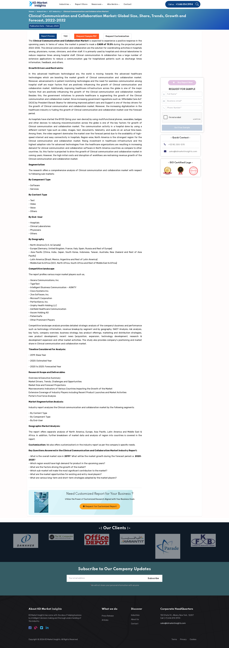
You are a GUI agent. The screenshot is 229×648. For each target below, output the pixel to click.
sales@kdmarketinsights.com (183, 151)
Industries (42, 11)
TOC (65, 36)
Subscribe (153, 578)
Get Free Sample (182, 127)
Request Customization (117, 36)
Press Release (108, 616)
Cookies (193, 639)
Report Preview (48, 36)
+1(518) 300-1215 (176, 144)
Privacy (183, 639)
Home (31, 11)
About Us (135, 619)
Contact (134, 624)
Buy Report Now (185, 82)
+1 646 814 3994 (184, 4)
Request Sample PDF (86, 36)
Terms (174, 639)
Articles (105, 620)
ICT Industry (55, 11)
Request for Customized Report (101, 506)
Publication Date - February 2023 (44, 26)
